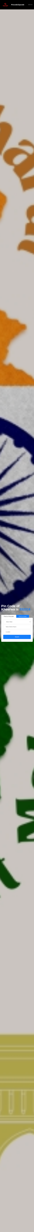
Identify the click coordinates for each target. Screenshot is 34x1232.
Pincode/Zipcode (17, 5)
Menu (30, 4)
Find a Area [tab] (22, 616)
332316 (24, 609)
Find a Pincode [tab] (9, 616)
